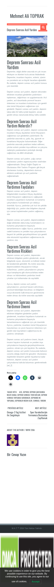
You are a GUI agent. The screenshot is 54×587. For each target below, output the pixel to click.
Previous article (15, 408)
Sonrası (36, 400)
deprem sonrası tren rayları (28, 394)
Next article (41, 408)
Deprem (26, 392)
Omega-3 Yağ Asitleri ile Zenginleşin (16, 414)
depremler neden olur (23, 400)
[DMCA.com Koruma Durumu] (27, 560)
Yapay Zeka (30, 429)
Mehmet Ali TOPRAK (27, 15)
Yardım (43, 400)
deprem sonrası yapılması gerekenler (27, 396)
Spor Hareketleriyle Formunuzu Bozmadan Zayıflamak (37, 415)
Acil (20, 392)
